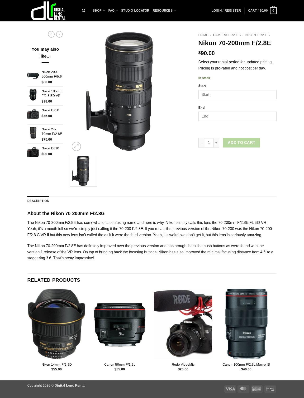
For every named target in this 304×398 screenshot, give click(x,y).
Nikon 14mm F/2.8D (57, 364)
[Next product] (51, 34)
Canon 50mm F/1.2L (119, 364)
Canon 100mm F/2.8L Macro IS (246, 364)
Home (203, 35)
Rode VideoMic (183, 364)
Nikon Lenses (257, 35)
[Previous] (27, 334)
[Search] (84, 10)
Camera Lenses (227, 35)
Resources (163, 10)
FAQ (111, 10)
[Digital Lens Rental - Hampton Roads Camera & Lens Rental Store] (51, 10)
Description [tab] (38, 201)
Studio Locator (135, 10)
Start (202, 86)
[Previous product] (59, 34)
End (201, 107)
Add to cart (242, 143)
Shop (97, 10)
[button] (226, 10)
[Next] (275, 334)
